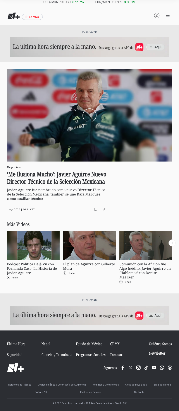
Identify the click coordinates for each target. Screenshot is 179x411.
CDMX (115, 343)
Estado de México (89, 343)
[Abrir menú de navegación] (167, 15)
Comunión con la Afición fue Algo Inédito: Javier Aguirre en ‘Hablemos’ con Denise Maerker (145, 270)
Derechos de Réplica (19, 385)
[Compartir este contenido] (104, 209)
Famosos (116, 354)
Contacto (139, 392)
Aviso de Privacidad (136, 385)
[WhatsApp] (162, 368)
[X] (130, 368)
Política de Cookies (90, 392)
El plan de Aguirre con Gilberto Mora (89, 266)
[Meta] (122, 368)
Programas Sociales (91, 354)
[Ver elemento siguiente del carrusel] (172, 242)
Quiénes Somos (160, 343)
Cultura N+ (41, 392)
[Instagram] (138, 368)
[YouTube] (154, 368)
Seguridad (14, 354)
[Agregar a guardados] (95, 209)
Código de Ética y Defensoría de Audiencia (62, 385)
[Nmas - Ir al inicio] (13, 16)
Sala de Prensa (162, 385)
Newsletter (157, 353)
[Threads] (170, 368)
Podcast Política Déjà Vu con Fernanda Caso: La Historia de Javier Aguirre (32, 268)
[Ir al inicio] (15, 368)
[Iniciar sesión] (156, 15)
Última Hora (16, 343)
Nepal (45, 343)
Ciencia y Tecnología (56, 354)
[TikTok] (146, 368)
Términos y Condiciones (105, 385)
